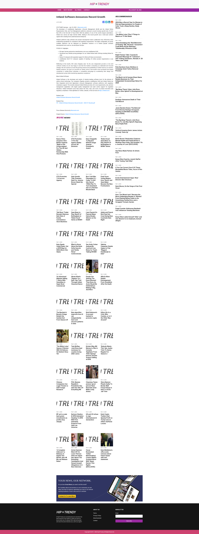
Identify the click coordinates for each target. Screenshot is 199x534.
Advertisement (97, 518)
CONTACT (87, 10)
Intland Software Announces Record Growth (68, 97)
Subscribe (129, 521)
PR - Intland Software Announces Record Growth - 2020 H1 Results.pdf (75, 103)
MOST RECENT (68, 10)
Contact (95, 520)
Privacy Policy (97, 515)
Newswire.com (82, 27)
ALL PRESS (78, 10)
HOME (59, 10)
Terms (95, 513)
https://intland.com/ (104, 90)
